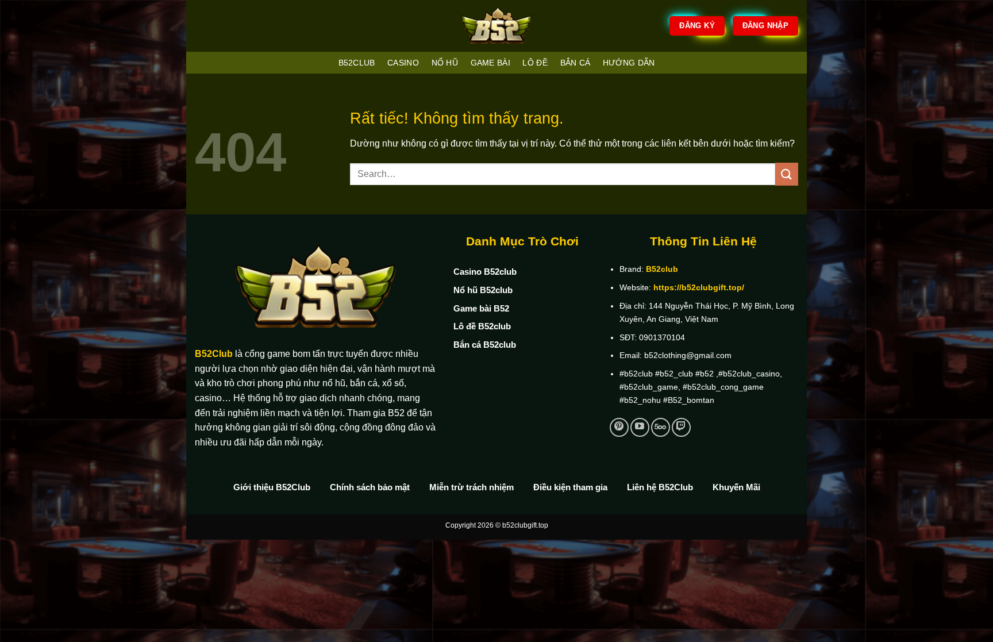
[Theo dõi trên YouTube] (639, 427)
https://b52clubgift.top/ (698, 287)
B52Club (214, 354)
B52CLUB (356, 62)
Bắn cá (575, 62)
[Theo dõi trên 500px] (660, 427)
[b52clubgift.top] (496, 26)
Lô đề (534, 62)
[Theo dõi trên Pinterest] (619, 427)
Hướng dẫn (629, 62)
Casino (403, 62)
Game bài (490, 62)
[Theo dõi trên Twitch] (681, 427)
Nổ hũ (445, 62)
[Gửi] (786, 174)
